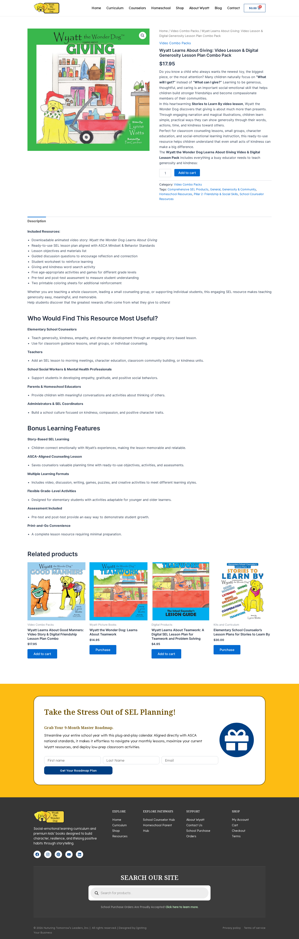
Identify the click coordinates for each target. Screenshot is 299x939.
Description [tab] (36, 221)
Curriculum (114, 8)
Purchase (103, 650)
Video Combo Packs (184, 31)
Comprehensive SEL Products (188, 189)
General (215, 189)
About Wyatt (199, 8)
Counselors (137, 8)
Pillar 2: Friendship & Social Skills (216, 194)
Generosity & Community (239, 189)
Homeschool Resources (175, 194)
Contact (233, 8)
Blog (218, 8)
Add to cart (187, 173)
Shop (180, 8)
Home (96, 8)
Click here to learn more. (182, 907)
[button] (142, 35)
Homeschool (161, 8)
